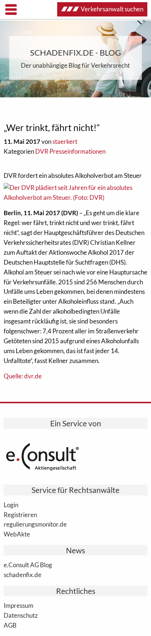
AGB (10, 625)
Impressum (18, 605)
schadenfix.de (22, 574)
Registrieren (20, 514)
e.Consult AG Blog (28, 564)
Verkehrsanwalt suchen (112, 9)
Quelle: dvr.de (23, 376)
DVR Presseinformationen (70, 151)
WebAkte (17, 534)
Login (11, 504)
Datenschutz (21, 615)
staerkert (64, 141)
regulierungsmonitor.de (35, 524)
